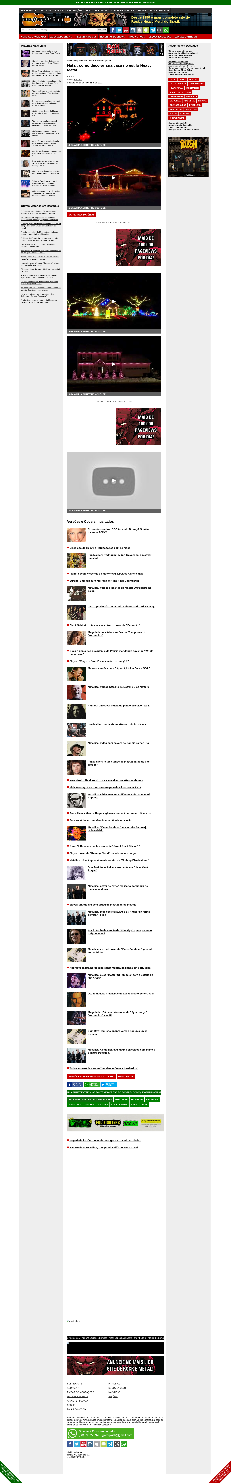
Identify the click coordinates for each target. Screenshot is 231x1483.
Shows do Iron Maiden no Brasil (183, 53)
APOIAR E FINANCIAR (122, 10)
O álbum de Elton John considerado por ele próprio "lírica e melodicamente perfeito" (39, 239)
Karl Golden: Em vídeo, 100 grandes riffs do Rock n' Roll (104, 1147)
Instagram (74, 1105)
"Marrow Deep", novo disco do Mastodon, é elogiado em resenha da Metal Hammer (45, 183)
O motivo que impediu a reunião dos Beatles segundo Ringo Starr (46, 172)
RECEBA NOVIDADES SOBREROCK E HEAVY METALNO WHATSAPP (9, 1473)
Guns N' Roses (196, 84)
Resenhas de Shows (177, 72)
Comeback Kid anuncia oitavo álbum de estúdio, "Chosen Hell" (38, 245)
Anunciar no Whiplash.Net (180, 125)
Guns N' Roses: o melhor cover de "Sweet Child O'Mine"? (105, 846)
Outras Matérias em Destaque (40, 205)
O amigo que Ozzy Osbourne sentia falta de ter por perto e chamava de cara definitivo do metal (41, 226)
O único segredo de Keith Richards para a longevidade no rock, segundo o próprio (39, 212)
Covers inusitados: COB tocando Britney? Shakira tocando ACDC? (118, 531)
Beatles (193, 79)
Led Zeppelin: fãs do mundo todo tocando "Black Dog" (121, 606)
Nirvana (202, 101)
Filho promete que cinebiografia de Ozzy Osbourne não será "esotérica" (38, 295)
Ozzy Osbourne (178, 105)
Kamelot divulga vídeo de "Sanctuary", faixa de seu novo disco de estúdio (41, 264)
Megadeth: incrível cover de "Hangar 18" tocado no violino (105, 1140)
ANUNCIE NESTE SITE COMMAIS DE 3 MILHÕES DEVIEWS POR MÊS (221, 1473)
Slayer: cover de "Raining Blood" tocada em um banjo (103, 853)
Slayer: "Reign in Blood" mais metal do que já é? (99, 661)
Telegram (137, 1099)
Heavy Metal (126, 1076)
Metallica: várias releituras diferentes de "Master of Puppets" (119, 796)
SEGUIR (142, 10)
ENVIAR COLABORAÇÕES (69, 10)
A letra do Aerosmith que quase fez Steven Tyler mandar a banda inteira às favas (39, 276)
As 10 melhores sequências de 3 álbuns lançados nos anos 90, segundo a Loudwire (39, 218)
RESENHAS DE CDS (86, 37)
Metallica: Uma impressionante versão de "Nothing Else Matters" (109, 860)
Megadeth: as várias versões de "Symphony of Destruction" (116, 634)
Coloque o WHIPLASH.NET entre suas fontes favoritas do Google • (107, 1092)
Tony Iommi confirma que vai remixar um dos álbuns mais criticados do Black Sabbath (44, 123)
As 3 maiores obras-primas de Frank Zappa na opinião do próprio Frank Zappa (41, 289)
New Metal (189, 101)
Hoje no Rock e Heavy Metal (181, 64)
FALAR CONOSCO (159, 10)
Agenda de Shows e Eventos (181, 66)
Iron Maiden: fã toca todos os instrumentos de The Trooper (119, 763)
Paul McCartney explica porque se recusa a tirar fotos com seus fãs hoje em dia (45, 163)
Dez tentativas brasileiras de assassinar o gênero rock (121, 993)
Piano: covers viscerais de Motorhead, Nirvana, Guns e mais (106, 573)
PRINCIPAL (114, 1384)
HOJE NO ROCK (136, 37)
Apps (144, 1105)
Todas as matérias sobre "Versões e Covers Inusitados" (104, 1068)
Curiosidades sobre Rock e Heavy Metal (186, 68)
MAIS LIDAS (114, 1392)
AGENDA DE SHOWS (61, 37)
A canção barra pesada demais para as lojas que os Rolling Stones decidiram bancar (45, 143)
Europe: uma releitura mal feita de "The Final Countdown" (105, 580)
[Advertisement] (89, 426)
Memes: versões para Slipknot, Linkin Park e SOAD (119, 668)
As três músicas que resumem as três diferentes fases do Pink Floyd (46, 153)
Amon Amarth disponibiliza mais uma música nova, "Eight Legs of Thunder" (40, 258)
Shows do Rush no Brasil (180, 57)
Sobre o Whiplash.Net (178, 123)
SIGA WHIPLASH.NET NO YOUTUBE (87, 145)
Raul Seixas (176, 109)
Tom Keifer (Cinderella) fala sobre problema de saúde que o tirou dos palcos (41, 252)
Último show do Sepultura (180, 51)
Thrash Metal (177, 118)
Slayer (173, 114)
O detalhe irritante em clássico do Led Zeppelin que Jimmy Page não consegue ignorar (46, 83)
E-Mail (134, 1105)
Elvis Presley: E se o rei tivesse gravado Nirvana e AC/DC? (105, 787)
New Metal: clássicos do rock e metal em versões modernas (106, 780)
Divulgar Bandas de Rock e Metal (183, 129)
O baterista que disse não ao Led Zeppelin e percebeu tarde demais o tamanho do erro (46, 193)
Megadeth (191, 96)
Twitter (89, 1105)
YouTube (78, 80)
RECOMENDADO (117, 1388)
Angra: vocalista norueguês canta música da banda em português (110, 967)
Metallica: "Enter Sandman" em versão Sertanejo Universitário (117, 829)
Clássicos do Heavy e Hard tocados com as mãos (100, 547)
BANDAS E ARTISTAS (186, 37)
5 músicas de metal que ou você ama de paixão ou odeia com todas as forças (46, 103)
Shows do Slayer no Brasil (180, 55)
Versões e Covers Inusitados (91, 60)
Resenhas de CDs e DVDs (180, 70)
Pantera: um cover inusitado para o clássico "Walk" (119, 705)
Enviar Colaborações (177, 127)
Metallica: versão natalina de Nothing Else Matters (118, 686)
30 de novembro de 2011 (91, 83)
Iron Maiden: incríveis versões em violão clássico (118, 724)
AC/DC (173, 79)
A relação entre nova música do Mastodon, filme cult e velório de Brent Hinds (39, 301)
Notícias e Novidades (178, 61)
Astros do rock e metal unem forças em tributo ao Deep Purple (46, 52)
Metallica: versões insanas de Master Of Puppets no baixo (119, 589)
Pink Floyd (195, 105)
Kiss (188, 92)
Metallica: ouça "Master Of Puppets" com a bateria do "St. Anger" (120, 976)
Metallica (175, 101)
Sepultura (191, 109)
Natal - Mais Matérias (81, 215)
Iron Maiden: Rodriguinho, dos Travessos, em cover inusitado (119, 556)
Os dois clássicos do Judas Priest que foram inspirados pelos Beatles (39, 283)
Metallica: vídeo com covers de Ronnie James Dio (118, 743)
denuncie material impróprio (135, 1422)
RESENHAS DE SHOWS (112, 37)
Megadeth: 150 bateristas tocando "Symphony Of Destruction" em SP (118, 1014)
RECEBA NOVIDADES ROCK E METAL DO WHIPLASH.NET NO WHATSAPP (115, 2)
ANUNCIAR (45, 10)
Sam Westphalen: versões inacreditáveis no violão (101, 820)
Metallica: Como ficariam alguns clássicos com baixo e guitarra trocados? (121, 1051)
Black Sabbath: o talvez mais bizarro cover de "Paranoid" (105, 625)
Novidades (72, 60)
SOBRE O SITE (28, 10)
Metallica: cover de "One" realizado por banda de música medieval (118, 887)
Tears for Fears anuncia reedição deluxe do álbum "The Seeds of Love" (46, 93)
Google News (119, 1105)
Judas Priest (176, 92)
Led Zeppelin (176, 96)
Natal (108, 60)
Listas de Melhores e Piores (181, 74)
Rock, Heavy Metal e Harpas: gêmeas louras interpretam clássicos (110, 813)
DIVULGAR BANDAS (97, 10)
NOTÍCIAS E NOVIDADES (34, 37)
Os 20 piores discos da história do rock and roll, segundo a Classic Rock (46, 113)
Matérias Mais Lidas (34, 45)
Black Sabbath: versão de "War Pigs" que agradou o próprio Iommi (120, 932)
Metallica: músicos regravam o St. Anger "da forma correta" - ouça (119, 913)
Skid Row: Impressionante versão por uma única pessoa (117, 1032)
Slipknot (185, 114)
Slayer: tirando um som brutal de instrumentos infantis (103, 904)
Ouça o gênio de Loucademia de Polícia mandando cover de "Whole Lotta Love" (111, 652)
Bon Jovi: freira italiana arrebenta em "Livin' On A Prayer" (118, 869)
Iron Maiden (192, 88)
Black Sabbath (178, 84)
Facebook (152, 1099)
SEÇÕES (160, 37)
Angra (182, 79)
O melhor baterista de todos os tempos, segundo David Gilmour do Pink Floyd (46, 63)
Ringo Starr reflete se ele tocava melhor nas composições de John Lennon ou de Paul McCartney (46, 73)
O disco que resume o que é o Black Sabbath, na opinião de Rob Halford (46, 133)
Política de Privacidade (100, 1425)
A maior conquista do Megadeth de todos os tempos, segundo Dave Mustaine (39, 233)
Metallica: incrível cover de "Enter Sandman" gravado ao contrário (120, 951)
